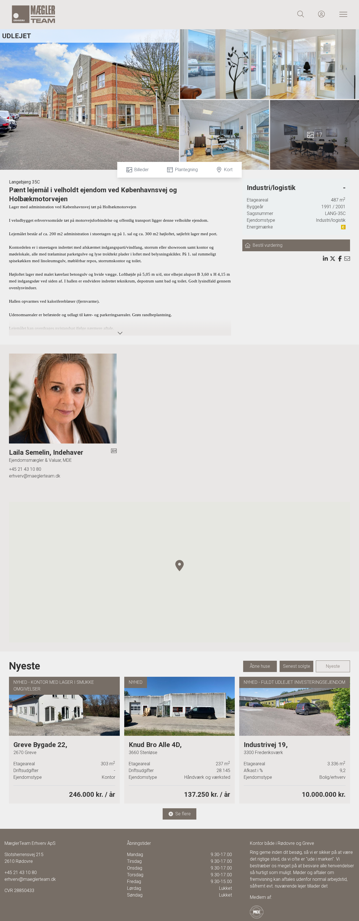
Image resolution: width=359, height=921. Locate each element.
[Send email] (347, 258)
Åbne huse (260, 666)
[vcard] (114, 456)
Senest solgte (296, 666)
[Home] (95, 14)
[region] (179, 572)
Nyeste (333, 666)
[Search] (300, 14)
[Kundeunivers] (321, 14)
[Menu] (342, 14)
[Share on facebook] (340, 258)
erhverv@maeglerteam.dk (34, 476)
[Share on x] (332, 258)
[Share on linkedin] (325, 258)
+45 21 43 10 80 (25, 469)
